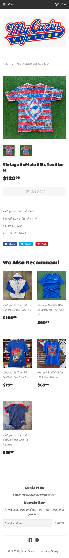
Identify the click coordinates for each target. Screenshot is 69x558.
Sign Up (59, 523)
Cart (63, 4)
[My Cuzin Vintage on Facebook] (30, 540)
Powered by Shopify (48, 551)
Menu (10, 4)
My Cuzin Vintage (26, 551)
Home (5, 64)
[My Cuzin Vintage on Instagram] (37, 540)
